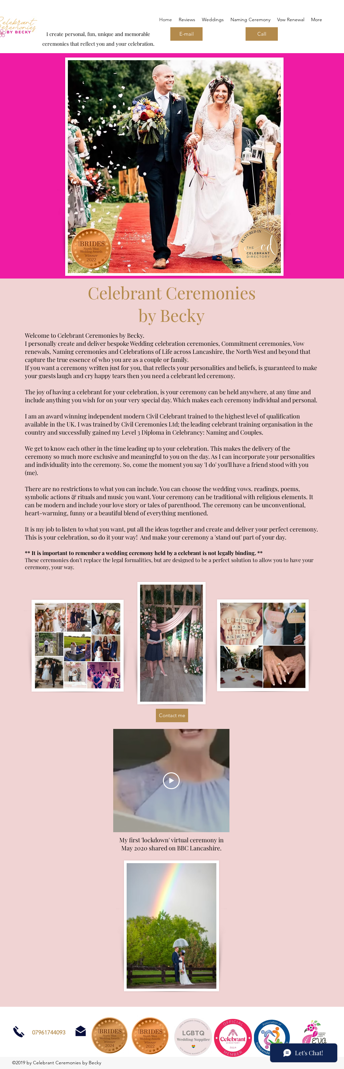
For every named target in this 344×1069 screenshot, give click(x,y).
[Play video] (171, 780)
